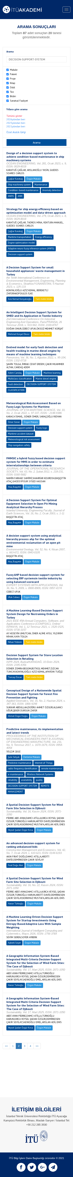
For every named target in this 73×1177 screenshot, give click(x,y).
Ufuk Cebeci (14, 597)
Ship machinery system (19, 184)
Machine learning (52, 372)
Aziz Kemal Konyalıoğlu (20, 299)
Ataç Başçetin (14, 486)
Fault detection (15, 384)
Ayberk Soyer (14, 942)
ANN (20, 196)
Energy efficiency (43, 237)
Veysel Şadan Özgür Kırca (20, 829)
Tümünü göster (14, 115)
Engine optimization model (21, 242)
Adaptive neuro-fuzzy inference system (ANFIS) (31, 248)
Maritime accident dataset (20, 433)
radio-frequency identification (22, 768)
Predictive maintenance (19, 762)
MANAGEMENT (15, 791)
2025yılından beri (15, 122)
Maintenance (41, 184)
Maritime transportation (19, 237)
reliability (12, 779)
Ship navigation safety (19, 445)
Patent (13, 74)
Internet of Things (44, 762)
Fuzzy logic (41, 427)
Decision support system (20, 254)
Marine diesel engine (46, 378)
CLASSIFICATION (16, 390)
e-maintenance (15, 774)
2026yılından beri (15, 119)
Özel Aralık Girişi (16, 132)
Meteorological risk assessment (24, 439)
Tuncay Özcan (15, 677)
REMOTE (45, 785)
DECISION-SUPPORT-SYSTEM (41, 384)
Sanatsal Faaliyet (19, 100)
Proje (13, 78)
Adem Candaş (15, 372)
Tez (12, 91)
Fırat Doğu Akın (15, 865)
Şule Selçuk (13, 757)
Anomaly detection (51, 190)
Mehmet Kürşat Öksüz (18, 334)
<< (6, 1046)
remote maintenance (51, 768)
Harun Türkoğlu (15, 903)
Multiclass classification (20, 378)
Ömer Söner (14, 422)
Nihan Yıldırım (15, 642)
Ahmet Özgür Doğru (18, 716)
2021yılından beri (15, 126)
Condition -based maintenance (23, 190)
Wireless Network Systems (40, 774)
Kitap (12, 83)
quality (39, 779)
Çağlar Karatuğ (15, 178)
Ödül (12, 87)
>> (37, 1046)
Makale (14, 69)
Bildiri (13, 96)
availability (26, 779)
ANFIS (11, 196)
